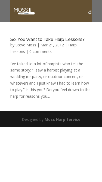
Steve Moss (26, 44)
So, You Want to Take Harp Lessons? (47, 39)
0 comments (40, 51)
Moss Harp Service (63, 119)
